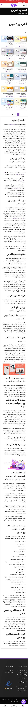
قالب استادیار (16, 174)
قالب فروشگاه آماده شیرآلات (9, 43)
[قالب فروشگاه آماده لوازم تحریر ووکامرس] (20, 101)
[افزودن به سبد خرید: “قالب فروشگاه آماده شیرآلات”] (3, 37)
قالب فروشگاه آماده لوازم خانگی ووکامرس (21, 56)
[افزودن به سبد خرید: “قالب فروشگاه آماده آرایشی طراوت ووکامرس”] (3, 100)
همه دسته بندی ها (22, 13)
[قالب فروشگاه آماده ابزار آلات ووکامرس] (20, 89)
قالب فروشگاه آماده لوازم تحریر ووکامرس (21, 106)
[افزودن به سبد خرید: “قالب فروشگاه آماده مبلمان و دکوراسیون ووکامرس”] (3, 75)
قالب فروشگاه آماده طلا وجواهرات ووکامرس (21, 68)
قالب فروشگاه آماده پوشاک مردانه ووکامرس (21, 81)
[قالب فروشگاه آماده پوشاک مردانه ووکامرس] (20, 76)
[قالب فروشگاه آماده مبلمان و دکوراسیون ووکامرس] (7, 76)
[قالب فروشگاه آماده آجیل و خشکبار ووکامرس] (7, 64)
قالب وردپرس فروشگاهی (18, 218)
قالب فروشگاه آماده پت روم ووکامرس (8, 94)
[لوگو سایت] (14, 5)
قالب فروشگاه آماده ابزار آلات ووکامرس (21, 94)
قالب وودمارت (21, 181)
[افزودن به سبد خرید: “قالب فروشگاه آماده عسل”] (16, 37)
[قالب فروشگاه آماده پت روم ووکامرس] (7, 89)
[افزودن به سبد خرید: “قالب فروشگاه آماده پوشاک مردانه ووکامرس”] (16, 75)
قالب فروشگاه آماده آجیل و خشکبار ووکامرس (7, 68)
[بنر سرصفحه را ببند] (2, 1)
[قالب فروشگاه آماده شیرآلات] (7, 39)
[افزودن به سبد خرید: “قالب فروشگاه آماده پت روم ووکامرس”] (3, 88)
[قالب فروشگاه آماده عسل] (20, 39)
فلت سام (18, 195)
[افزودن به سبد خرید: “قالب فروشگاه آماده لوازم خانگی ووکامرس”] (16, 50)
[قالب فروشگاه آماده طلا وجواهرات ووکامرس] (20, 64)
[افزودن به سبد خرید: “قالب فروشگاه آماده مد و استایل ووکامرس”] (3, 50)
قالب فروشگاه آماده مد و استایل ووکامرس (8, 56)
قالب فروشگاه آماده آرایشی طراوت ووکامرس (7, 106)
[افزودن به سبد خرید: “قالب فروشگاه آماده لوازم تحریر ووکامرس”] (16, 100)
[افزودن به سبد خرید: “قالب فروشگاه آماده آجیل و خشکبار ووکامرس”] (3, 62)
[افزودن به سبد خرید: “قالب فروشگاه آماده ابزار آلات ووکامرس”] (16, 88)
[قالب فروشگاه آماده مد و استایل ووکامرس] (7, 51)
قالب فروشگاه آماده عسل (21, 43)
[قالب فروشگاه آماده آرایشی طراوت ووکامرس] (7, 101)
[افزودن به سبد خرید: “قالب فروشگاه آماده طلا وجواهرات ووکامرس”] (16, 62)
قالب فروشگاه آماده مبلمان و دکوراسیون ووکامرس (9, 82)
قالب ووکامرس (12, 124)
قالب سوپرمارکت (16, 188)
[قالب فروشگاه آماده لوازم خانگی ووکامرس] (20, 51)
